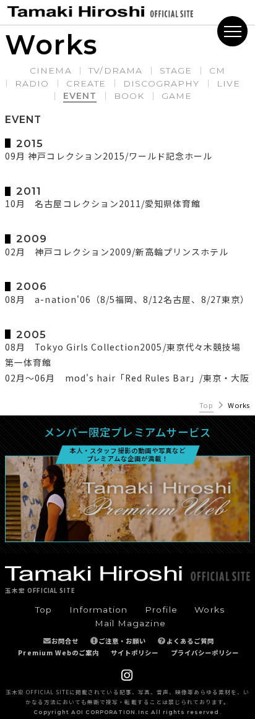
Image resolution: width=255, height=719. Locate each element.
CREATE (86, 83)
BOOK (129, 96)
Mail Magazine (130, 623)
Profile (161, 610)
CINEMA (50, 70)
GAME (177, 96)
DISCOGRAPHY (161, 83)
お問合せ (65, 640)
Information (98, 610)
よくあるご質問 (190, 640)
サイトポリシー (134, 652)
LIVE (228, 83)
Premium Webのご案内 (58, 652)
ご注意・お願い (122, 640)
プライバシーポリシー (205, 652)
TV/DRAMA (115, 70)
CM (217, 70)
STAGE (176, 70)
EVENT (80, 96)
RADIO (32, 83)
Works (209, 610)
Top (206, 405)
